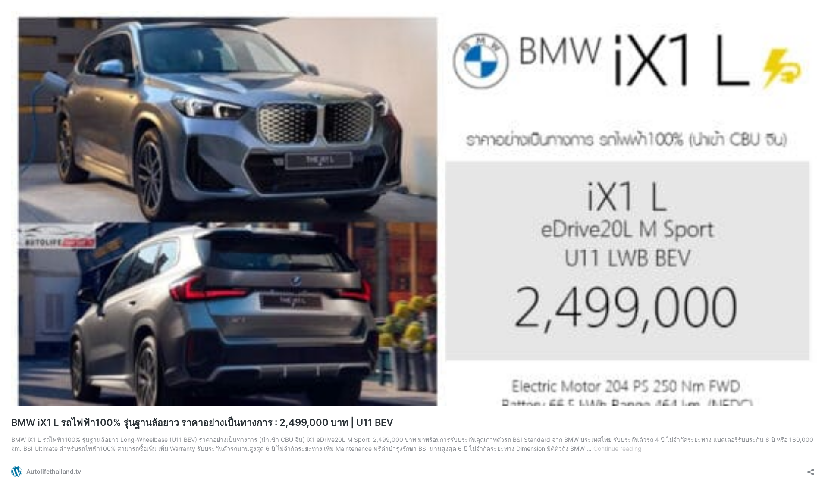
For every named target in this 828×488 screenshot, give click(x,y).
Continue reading (617, 448)
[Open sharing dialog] (811, 469)
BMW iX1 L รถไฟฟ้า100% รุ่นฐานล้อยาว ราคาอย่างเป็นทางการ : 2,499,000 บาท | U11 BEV (202, 422)
